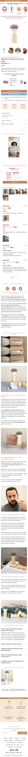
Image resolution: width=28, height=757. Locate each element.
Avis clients (22, 738)
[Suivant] (25, 10)
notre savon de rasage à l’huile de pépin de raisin (13, 313)
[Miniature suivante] (24, 49)
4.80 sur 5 (17, 169)
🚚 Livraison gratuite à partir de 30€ (13, 699)
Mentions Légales (8, 741)
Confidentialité (17, 741)
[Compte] (24, 3)
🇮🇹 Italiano (13, 753)
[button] (4, 62)
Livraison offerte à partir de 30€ (13, 0)
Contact (5, 738)
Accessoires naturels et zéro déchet (16, 688)
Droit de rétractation (10, 743)
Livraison (10, 738)
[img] (6, 206)
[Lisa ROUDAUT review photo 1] (6, 239)
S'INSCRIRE (21, 733)
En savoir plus (12, 84)
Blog (17, 745)
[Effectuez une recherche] (22, 3)
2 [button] (13, 277)
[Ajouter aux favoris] (24, 22)
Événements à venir (10, 745)
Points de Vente (17, 747)
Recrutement (20, 743)
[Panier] (26, 3)
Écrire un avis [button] (14, 183)
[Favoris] (20, 3)
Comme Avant (5, 688)
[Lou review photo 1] (6, 218)
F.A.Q (21, 745)
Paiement (16, 738)
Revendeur (9, 747)
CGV (23, 741)
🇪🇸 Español (19, 753)
